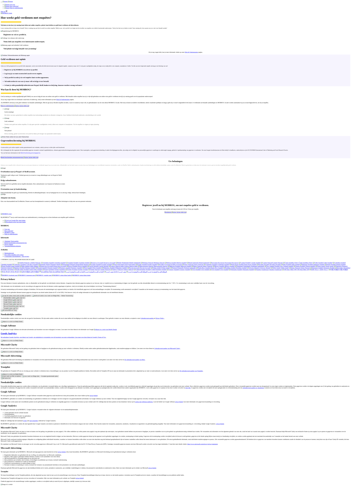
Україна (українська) (275, 269)
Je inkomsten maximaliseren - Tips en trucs (16, 256)
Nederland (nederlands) (257, 266)
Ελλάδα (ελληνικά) (176, 264)
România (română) (241, 268)
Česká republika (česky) (306, 263)
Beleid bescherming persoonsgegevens (30, 153)
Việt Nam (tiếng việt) (303, 269)
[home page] (8, 1)
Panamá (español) (52, 268)
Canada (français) (278, 263)
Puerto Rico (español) (216, 268)
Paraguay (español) (76, 268)
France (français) (198, 264)
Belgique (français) (159, 263)
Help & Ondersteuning (191, 52)
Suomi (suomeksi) (60, 269)
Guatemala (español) (223, 264)
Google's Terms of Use (99, 337)
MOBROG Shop (9, 232)
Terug (15, 310)
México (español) (229, 266)
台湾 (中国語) (34, 272)
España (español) (152, 264)
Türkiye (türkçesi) (128, 269)
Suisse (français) (305, 268)
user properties (34, 420)
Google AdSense (8, 300)
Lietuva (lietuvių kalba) (131, 266)
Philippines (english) (121, 268)
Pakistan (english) (30, 268)
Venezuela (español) (248, 269)
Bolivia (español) (182, 263)
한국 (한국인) (15, 272)
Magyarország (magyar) (160, 266)
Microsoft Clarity (8, 304)
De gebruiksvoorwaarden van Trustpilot (191, 371)
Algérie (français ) (35, 263)
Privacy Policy (160, 318)
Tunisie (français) (105, 269)
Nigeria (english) (310, 266)
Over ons (7, 229)
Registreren (168, 212)
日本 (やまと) (324, 269)
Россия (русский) (145, 268)
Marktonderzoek (9, 253)
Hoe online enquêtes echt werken (14, 255)
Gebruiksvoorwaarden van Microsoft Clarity (167, 348)
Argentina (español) (60, 263)
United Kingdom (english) (159, 269)
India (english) (295, 264)
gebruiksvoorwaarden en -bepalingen (253, 388)
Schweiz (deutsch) (265, 268)
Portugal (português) (190, 268)
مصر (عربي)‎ (122, 272)
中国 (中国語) (343, 269)
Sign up (3, 11)
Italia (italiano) (34, 266)
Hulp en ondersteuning (7, 106)
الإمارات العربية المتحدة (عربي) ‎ (94, 272)
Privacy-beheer (8, 244)
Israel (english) (15, 266)
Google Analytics (8, 302)
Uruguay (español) (184, 269)
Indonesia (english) (319, 264)
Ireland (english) (341, 264)
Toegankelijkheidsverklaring (12, 246)
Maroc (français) (208, 266)
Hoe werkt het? (8, 231)
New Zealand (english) (286, 266)
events (25, 420)
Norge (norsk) (329, 266)
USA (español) (224, 269)
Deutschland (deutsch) (82, 264)
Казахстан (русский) (59, 266)
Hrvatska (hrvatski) (275, 264)
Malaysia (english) (186, 266)
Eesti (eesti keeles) (130, 264)
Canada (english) (256, 263)
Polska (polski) (165, 268)
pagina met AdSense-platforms (144, 402)
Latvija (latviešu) (104, 266)
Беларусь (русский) (109, 263)
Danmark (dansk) (55, 264)
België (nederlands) (135, 263)
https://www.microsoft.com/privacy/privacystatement (202, 444)
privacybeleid (94, 395)
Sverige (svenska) (83, 269)
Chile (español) (328, 263)
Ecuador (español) (106, 264)
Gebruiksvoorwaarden (147, 318)
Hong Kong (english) (250, 264)
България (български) (232, 263)
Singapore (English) (329, 268)
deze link (188, 388)
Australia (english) (84, 263)
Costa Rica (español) (32, 264)
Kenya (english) (83, 266)
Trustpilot (6, 308)
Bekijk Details (19, 321)
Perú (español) (96, 268)
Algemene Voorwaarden (11, 241)
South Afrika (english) (36, 269)
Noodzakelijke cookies (10, 298)
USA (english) (205, 269)
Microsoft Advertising (9, 306)
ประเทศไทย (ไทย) (58, 272)
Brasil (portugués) (204, 263)
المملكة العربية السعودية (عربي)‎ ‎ (157, 272)
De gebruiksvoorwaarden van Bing (134, 359)
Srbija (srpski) (285, 268)
